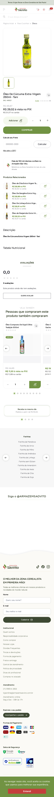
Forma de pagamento (12, 656)
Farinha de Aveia (27, 469)
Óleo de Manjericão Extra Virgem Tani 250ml (25, 213)
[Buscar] (4, 17)
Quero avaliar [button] (27, 296)
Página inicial (8, 23)
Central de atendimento (13, 665)
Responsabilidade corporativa (15, 636)
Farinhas (27, 437)
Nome (5, 595)
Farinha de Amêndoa (27, 454)
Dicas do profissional (12, 673)
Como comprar (9, 640)
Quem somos (9, 632)
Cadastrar (25, 620)
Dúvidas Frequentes (11, 648)
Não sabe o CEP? (9, 151)
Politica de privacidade (12, 669)
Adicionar (13, 121)
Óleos (34, 23)
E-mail (5, 606)
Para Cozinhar (23, 23)
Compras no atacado (12, 677)
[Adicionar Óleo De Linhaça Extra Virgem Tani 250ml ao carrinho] (45, 206)
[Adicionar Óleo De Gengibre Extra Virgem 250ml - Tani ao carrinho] (45, 196)
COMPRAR (27, 130)
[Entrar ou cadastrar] (43, 9)
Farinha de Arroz (27, 446)
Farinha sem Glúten (27, 462)
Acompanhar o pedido (14, 715)
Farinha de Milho (27, 450)
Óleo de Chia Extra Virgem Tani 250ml (25, 183)
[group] (8, 83)
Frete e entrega (10, 660)
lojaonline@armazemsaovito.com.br (18, 693)
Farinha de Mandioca (27, 442)
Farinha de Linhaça (27, 458)
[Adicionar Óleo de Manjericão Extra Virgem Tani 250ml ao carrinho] (45, 216)
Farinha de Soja (27, 477)
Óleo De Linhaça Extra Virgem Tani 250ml (25, 203)
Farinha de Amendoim (27, 465)
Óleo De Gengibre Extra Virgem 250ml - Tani (25, 193)
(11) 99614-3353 (10, 689)
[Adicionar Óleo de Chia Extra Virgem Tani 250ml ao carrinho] (45, 186)
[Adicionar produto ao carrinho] (35, 384)
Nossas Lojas (8, 644)
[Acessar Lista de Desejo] (37, 9)
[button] (4, 9)
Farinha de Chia (27, 473)
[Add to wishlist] (48, 95)
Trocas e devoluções (11, 652)
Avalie (37, 100)
